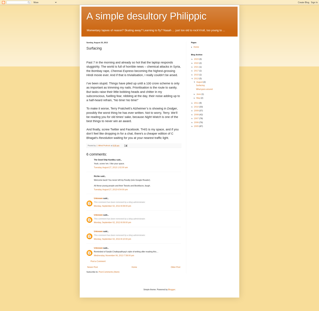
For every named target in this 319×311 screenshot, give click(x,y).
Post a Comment (98, 261)
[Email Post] (125, 146)
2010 (196, 107)
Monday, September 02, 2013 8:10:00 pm (112, 239)
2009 (196, 110)
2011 (196, 103)
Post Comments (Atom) (109, 272)
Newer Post (92, 267)
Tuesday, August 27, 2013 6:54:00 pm (111, 189)
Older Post (175, 267)
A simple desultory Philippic (146, 16)
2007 (196, 118)
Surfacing (200, 85)
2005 (196, 126)
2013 (196, 78)
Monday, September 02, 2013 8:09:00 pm (112, 222)
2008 (196, 114)
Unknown (98, 198)
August (199, 82)
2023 (196, 59)
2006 (196, 122)
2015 (196, 75)
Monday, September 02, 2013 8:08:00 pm (112, 206)
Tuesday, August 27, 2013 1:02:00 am (111, 167)
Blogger (171, 289)
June (198, 94)
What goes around (204, 89)
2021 (196, 67)
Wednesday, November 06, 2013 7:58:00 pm (114, 255)
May (198, 98)
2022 (196, 63)
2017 (196, 71)
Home (134, 267)
